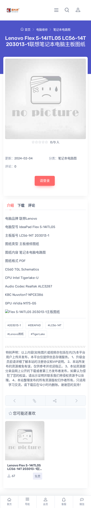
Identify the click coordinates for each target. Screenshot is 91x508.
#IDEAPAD (34, 325)
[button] (67, 10)
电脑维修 (42, 29)
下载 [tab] (21, 205)
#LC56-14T (54, 325)
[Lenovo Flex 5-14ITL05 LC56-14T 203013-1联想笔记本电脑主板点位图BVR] (24, 440)
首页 (27, 29)
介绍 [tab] (10, 205)
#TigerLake (38, 334)
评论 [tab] (31, 205)
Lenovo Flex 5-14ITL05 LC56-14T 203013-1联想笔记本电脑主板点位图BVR (24, 471)
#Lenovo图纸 (15, 334)
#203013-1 (14, 325)
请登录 (45, 181)
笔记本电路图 (61, 29)
